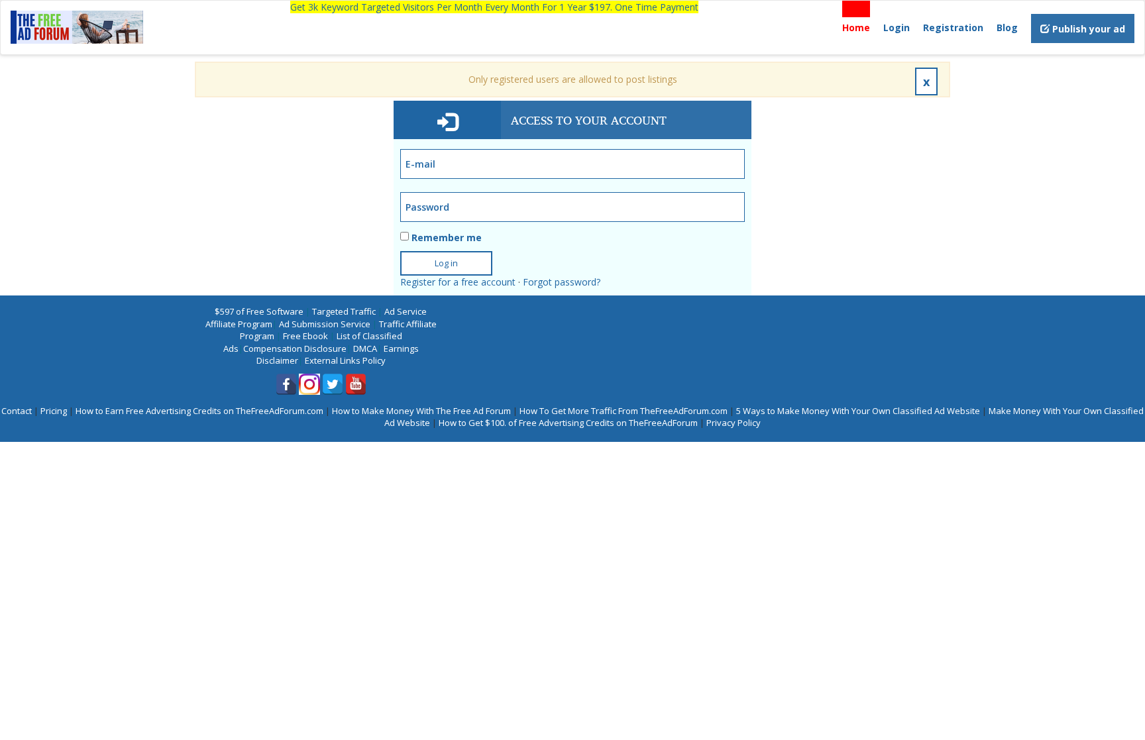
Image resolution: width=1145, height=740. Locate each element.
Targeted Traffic (344, 311)
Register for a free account (458, 282)
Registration (953, 27)
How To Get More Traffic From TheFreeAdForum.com (623, 411)
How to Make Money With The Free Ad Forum (421, 411)
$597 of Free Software (259, 311)
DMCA (365, 348)
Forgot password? (561, 282)
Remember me (446, 237)
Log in (446, 263)
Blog (1007, 27)
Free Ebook (305, 336)
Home (856, 27)
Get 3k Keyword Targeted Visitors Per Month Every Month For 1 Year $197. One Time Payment (494, 7)
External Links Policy (345, 360)
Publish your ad (1087, 29)
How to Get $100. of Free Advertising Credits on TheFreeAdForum (568, 423)
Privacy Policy (733, 423)
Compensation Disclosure (295, 348)
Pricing (53, 411)
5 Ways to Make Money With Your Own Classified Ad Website (858, 411)
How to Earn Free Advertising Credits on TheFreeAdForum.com (199, 411)
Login (896, 27)
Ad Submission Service (324, 324)
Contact (16, 411)
